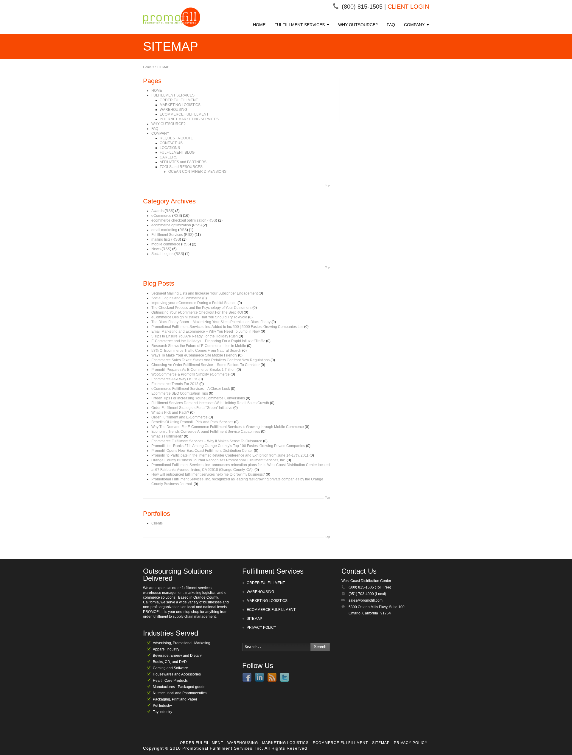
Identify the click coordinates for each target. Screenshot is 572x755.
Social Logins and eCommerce (176, 298)
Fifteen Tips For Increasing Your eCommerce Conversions (198, 398)
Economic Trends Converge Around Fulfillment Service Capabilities (205, 431)
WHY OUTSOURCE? (358, 24)
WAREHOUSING (173, 110)
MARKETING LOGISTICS (180, 105)
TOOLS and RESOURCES (181, 167)
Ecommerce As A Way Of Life (174, 379)
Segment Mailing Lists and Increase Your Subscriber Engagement (204, 293)
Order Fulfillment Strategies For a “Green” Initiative (191, 408)
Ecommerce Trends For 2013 (174, 384)
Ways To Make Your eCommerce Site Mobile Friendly (194, 355)
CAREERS (168, 157)
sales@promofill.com (366, 600)
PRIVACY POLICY (261, 627)
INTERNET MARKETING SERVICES (189, 119)
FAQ (391, 24)
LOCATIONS (170, 148)
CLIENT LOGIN (408, 6)
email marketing (164, 230)
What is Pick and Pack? (170, 412)
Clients (157, 523)
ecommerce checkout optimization (178, 220)
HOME (259, 24)
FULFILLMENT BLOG (177, 152)
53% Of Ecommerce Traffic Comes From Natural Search (196, 350)
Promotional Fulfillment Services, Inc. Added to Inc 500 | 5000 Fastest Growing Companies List (227, 327)
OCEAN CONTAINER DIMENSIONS (197, 171)
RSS (169, 211)
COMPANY (414, 24)
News (156, 249)
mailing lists (160, 239)
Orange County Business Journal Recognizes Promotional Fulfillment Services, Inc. (218, 460)
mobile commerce (165, 244)
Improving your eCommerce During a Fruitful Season (194, 303)
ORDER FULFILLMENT (179, 100)
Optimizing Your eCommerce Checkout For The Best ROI (197, 312)
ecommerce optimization (171, 225)
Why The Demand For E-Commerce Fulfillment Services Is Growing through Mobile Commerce (227, 427)
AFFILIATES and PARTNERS (183, 162)
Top (327, 185)
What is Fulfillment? (167, 436)
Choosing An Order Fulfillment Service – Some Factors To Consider (205, 365)
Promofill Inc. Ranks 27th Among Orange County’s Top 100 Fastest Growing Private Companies (228, 446)
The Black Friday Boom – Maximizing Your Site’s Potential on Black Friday (211, 322)
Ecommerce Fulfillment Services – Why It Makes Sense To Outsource (206, 441)
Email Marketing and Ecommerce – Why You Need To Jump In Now (205, 331)
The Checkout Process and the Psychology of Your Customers (201, 308)
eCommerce (161, 216)
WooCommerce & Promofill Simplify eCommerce (190, 374)
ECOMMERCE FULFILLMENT (184, 114)
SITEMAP (254, 619)
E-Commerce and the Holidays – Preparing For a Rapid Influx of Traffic (208, 341)
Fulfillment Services (167, 235)
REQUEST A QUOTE (176, 138)
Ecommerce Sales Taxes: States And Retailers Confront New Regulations (210, 360)
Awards (157, 211)
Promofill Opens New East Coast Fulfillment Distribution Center (202, 451)
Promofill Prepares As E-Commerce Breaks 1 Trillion (193, 370)
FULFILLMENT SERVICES (299, 24)
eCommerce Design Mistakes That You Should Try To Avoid (199, 317)
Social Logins (162, 254)
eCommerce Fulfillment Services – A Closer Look (190, 389)
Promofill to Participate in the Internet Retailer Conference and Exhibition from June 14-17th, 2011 (230, 455)
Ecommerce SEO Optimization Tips (179, 393)
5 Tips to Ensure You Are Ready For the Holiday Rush (194, 336)
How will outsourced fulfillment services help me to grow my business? (208, 474)
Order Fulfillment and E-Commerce (179, 417)
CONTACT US (171, 143)
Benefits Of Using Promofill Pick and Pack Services (192, 422)
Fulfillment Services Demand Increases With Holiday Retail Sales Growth (210, 403)
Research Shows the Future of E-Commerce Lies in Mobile (198, 346)
